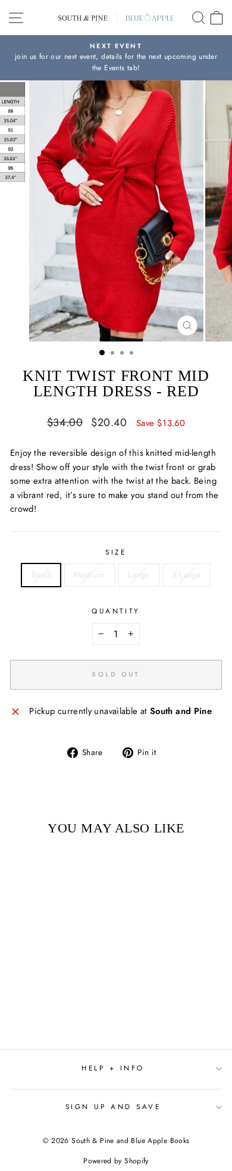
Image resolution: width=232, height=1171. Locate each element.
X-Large (187, 574)
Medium (89, 574)
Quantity (116, 611)
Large (139, 574)
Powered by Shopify (116, 1161)
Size (115, 552)
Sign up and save (113, 1106)
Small (41, 574)
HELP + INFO (113, 1068)
